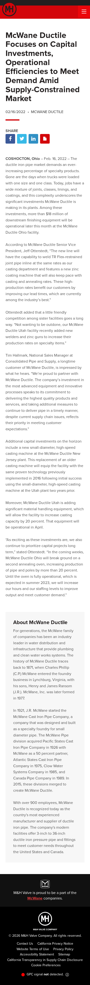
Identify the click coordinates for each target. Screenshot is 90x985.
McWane (34, 898)
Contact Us (25, 943)
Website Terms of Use (33, 949)
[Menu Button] (84, 12)
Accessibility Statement (37, 954)
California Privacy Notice (55, 943)
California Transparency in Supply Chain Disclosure (45, 959)
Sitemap (64, 954)
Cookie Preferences (46, 965)
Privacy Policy (63, 949)
